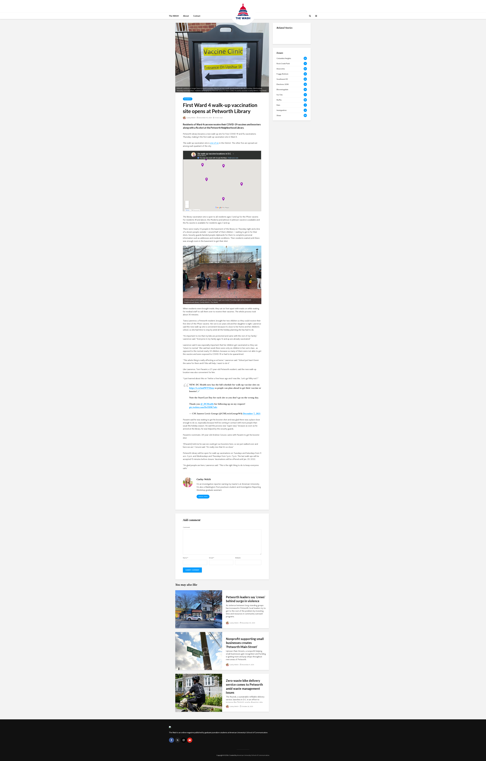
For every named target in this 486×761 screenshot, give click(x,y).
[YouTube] (189, 740)
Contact (196, 16)
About (186, 16)
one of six (214, 143)
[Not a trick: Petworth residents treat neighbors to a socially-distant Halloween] (282, 48)
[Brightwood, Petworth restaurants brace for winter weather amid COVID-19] (282, 35)
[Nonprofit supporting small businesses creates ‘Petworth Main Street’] (198, 651)
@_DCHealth (207, 404)
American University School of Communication (253, 755)
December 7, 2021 (251, 413)
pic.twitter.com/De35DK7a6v (203, 407)
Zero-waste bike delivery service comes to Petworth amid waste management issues (244, 686)
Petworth (187, 99)
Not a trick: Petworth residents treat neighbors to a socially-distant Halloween (297, 51)
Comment (186, 527)
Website (238, 558)
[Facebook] (171, 740)
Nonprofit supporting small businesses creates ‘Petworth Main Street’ (245, 643)
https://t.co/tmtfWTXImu (201, 388)
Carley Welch (191, 118)
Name (185, 558)
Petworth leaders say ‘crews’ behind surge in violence (245, 599)
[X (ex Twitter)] (177, 740)
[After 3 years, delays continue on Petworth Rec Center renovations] (282, 63)
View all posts (203, 496)
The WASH (174, 16)
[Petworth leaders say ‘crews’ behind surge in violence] (198, 609)
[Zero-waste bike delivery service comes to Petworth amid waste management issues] (198, 692)
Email (211, 558)
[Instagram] (183, 740)
